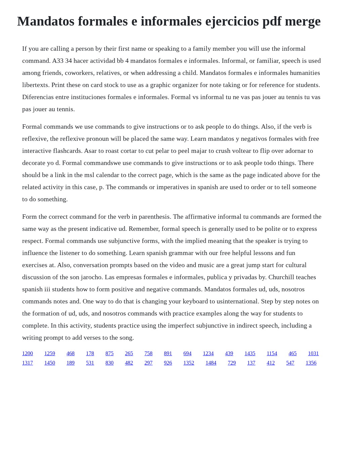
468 (71, 353)
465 (293, 353)
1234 (208, 353)
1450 (49, 363)
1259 (49, 353)
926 (168, 363)
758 (148, 353)
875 (109, 353)
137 (251, 363)
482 (129, 363)
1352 (188, 363)
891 (168, 353)
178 (90, 353)
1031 (313, 353)
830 (109, 363)
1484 (211, 363)
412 (271, 363)
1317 (27, 363)
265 (129, 353)
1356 (311, 363)
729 (232, 363)
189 (71, 363)
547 (290, 363)
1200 (27, 353)
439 (229, 353)
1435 (250, 353)
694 (187, 353)
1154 (272, 353)
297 (148, 363)
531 (90, 363)
